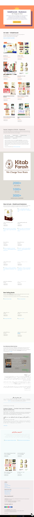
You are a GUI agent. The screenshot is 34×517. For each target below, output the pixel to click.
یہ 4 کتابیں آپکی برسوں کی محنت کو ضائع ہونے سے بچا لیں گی (16, 417)
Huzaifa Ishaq (10, 360)
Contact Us (5, 486)
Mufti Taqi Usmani (7, 135)
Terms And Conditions (7, 485)
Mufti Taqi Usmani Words (7, 490)
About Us (5, 483)
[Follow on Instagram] (8, 507)
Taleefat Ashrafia (15, 135)
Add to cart (19, 99)
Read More (17, 368)
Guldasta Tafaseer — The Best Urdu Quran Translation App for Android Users (17, 409)
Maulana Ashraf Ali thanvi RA (9, 136)
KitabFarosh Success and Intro (22, 360)
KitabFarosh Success (7, 492)
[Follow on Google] (10, 507)
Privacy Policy (6, 484)
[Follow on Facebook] (5, 507)
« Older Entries (5, 425)
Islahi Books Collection (23, 135)
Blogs (17, 360)
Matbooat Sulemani (19, 136)
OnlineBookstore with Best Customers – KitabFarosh (17, 358)
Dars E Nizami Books (7, 487)
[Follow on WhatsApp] (6, 507)
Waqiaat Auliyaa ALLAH (7, 491)
